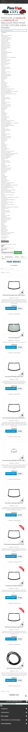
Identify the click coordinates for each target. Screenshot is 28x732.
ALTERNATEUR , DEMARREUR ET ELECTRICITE (10, 197)
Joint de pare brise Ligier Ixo (14, 668)
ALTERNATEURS (4, 48)
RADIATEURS (3, 54)
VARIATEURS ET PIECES (5, 42)
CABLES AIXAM (4, 51)
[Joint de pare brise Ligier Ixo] (14, 658)
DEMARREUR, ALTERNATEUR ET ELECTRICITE (10, 207)
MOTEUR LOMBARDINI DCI (6, 92)
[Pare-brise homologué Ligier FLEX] (14, 493)
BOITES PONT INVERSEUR (6, 75)
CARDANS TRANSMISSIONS (6, 52)
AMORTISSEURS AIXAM (5, 47)
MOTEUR (2, 193)
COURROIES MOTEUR (5, 67)
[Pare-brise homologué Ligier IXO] (14, 575)
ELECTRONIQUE (4, 118)
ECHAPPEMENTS (4, 53)
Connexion (3, 0)
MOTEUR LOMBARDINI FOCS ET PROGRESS (9, 91)
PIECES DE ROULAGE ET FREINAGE (8, 192)
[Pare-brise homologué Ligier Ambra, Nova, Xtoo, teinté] (14, 285)
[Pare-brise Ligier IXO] (14, 327)
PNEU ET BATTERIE (4, 230)
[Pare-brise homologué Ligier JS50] (14, 366)
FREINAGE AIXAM (4, 41)
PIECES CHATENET (4, 158)
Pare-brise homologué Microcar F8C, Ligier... (14, 460)
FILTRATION (3, 69)
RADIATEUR (3, 227)
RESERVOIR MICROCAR (5, 157)
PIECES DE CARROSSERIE (6, 191)
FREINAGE (3, 70)
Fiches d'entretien (6, 723)
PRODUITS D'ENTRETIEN (5, 63)
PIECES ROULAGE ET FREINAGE (7, 202)
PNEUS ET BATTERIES (5, 61)
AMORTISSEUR (4, 220)
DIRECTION (3, 50)
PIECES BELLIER (4, 188)
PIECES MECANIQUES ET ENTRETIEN (8, 190)
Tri (1, 268)
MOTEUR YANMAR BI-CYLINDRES (7, 125)
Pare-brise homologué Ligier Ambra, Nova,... (14, 295)
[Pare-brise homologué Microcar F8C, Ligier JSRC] (14, 450)
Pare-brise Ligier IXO (14, 337)
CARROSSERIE (4, 58)
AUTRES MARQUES (5, 208)
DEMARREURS (4, 73)
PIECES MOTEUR (4, 56)
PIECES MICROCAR (4, 126)
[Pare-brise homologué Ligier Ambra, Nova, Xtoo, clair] (14, 408)
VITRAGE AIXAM (4, 36)
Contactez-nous (4, 1)
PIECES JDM (3, 95)
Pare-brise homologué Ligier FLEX (14, 503)
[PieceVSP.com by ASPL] (14, 10)
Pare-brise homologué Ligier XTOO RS (14, 544)
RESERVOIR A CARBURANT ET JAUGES (8, 93)
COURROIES (3, 196)
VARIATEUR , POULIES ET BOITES (7, 194)
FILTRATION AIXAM (4, 40)
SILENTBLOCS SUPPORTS (6, 45)
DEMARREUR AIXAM (5, 43)
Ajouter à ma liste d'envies (15, 313)
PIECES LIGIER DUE (4, 64)
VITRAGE (2, 65)
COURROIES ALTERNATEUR (6, 37)
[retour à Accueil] (2, 257)
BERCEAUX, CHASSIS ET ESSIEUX (7, 89)
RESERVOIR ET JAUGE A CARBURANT (8, 57)
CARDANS (3, 81)
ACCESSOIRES (4, 62)
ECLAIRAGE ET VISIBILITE (6, 59)
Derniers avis (14, 695)
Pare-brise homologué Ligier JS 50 (14, 627)
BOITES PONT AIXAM (5, 46)
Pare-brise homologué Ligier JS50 (14, 376)
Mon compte (4, 716)
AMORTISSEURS (4, 76)
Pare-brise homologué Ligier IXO (14, 585)
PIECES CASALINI (4, 198)
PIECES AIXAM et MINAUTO (6, 35)
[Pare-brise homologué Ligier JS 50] (14, 617)
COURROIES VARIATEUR (5, 39)
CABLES (2, 80)
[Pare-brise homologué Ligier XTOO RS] (14, 534)
